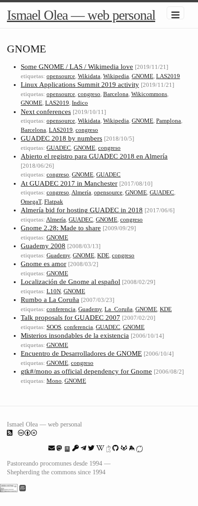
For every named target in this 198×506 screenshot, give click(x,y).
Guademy (58, 255)
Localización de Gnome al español (70, 281)
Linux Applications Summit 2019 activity (80, 84)
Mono (54, 380)
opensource (61, 76)
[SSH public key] (75, 448)
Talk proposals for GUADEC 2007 (70, 317)
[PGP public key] (67, 448)
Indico (80, 102)
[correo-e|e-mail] (51, 448)
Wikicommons (149, 94)
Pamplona (168, 120)
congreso (89, 94)
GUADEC (59, 147)
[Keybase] (131, 448)
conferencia (61, 309)
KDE (103, 255)
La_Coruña (119, 309)
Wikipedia (116, 76)
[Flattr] (139, 448)
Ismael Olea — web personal (81, 15)
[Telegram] (83, 448)
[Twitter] (91, 448)
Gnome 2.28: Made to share (61, 228)
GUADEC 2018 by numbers (61, 138)
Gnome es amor (43, 263)
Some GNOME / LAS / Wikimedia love (77, 66)
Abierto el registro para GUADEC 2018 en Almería (94, 156)
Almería (81, 192)
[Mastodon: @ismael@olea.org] (59, 448)
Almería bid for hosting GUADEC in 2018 (82, 210)
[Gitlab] (124, 448)
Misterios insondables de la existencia (75, 335)
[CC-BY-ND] (27, 433)
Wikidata (89, 76)
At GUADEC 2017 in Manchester (69, 183)
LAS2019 (168, 76)
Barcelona (115, 94)
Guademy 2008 (43, 246)
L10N (54, 291)
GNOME (142, 76)
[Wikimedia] (100, 448)
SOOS (54, 327)
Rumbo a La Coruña (50, 299)
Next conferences (46, 111)
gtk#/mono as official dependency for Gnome (86, 371)
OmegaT (31, 201)
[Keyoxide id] (108, 448)
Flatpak (53, 201)
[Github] (115, 448)
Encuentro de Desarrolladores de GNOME (81, 353)
